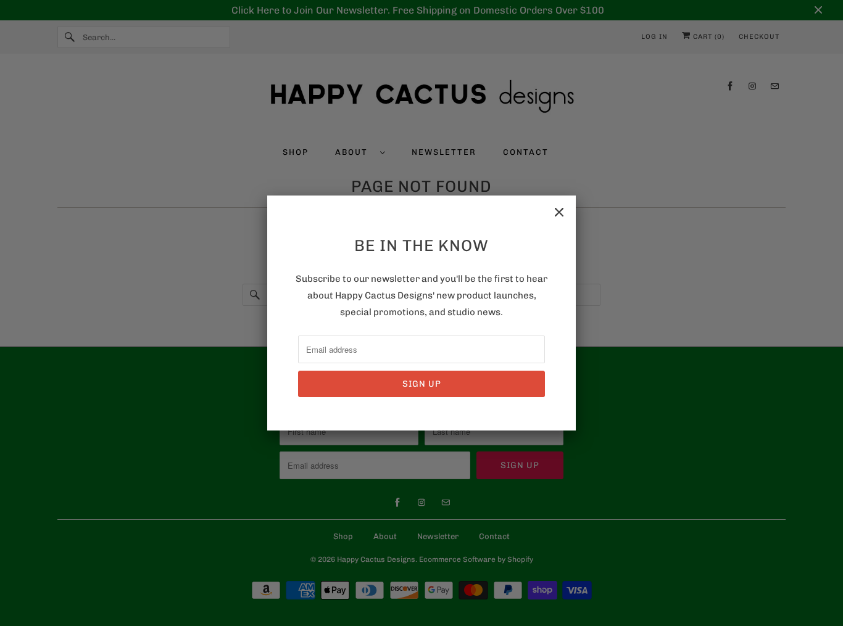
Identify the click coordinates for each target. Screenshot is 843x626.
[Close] (559, 212)
